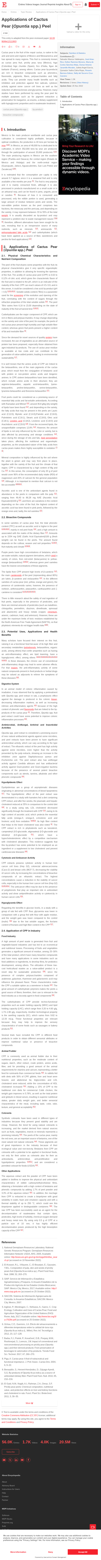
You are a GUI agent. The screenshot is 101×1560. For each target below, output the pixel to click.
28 (29, 546)
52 (3, 886)
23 (3, 529)
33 (29, 592)
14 (11, 291)
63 (21, 1135)
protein (49, 337)
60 (43, 1073)
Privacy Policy (27, 1422)
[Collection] (3, 47)
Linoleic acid (16, 421)
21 (55, 494)
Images (36, 4)
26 (35, 529)
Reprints (51, 4)
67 (22, 1230)
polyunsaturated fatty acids (14, 232)
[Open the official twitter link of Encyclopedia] (10, 1460)
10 (36, 228)
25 (8, 529)
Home (4, 12)
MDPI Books (7, 1519)
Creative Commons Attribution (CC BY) (20, 1415)
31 (24, 592)
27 (46, 533)
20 (20, 484)
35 (34, 592)
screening (18, 295)
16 (46, 301)
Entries (21, 4)
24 (5, 529)
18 (27, 424)
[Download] (29, 47)
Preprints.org (7, 1523)
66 (51, 1206)
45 (5, 660)
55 (21, 896)
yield (53, 556)
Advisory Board (8, 1485)
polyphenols (30, 647)
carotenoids (16, 575)
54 (8, 886)
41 (51, 657)
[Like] (10, 47)
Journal (43, 4)
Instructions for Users (11, 1489)
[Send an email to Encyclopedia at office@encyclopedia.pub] (4, 1460)
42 (53, 657)
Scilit (4, 1526)
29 (24, 562)
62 (34, 1107)
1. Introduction (66, 101)
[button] (23, 47)
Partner (5, 1500)
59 (53, 995)
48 (3, 807)
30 (27, 562)
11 (55, 228)
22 (20, 500)
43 (56, 657)
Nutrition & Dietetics (77, 53)
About (66, 4)
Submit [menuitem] (94, 4)
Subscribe (10, 1452)
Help (4, 1493)
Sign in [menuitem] (78, 4)
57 (52, 924)
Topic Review (26, 12)
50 (35, 821)
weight (5, 215)
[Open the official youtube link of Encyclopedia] (22, 1460)
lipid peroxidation (49, 438)
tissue (54, 699)
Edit (5, 33)
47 (3, 793)
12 (30, 232)
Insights (59, 4)
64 (36, 1141)
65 (31, 1192)
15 (14, 291)
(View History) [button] (82, 82)
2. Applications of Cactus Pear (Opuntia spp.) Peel (78, 106)
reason (14, 668)
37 (40, 657)
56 (11, 921)
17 (16, 357)
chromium (52, 612)
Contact (5, 1496)
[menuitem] (86, 4)
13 (30, 239)
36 (38, 657)
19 (3, 481)
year (4, 145)
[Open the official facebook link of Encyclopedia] (28, 1460)
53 (5, 886)
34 (31, 592)
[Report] (40, 47)
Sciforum (5, 1515)
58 (44, 971)
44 (3, 660)
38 (43, 657)
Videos (29, 4)
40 (48, 657)
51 (32, 834)
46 (23, 776)
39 (45, 657)
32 (26, 592)
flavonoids (29, 709)
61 (25, 1086)
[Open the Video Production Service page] (93, 1527)
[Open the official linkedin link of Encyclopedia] (16, 1460)
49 (32, 821)
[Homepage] (4, 5)
